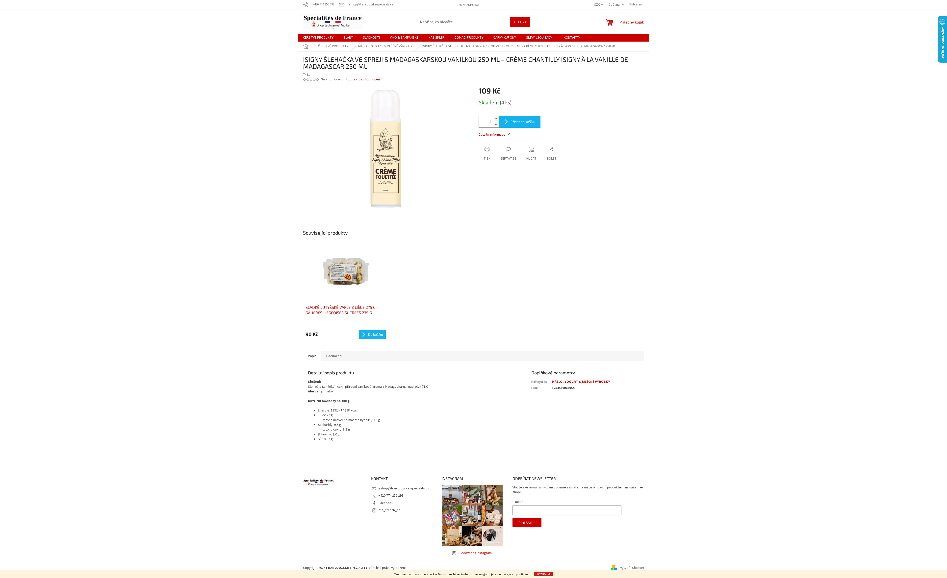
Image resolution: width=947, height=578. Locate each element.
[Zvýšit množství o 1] (496, 119)
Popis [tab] (312, 356)
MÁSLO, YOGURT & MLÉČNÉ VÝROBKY (581, 381)
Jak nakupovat (468, 5)
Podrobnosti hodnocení (363, 79)
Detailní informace (492, 134)
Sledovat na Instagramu (476, 553)
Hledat (520, 22)
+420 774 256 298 (391, 495)
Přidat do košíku (523, 122)
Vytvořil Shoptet (632, 567)
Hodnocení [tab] (334, 356)
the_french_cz (389, 510)
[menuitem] (318, 38)
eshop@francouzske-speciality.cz (404, 488)
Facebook (386, 503)
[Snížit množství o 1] (496, 124)
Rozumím (543, 574)
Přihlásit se (526, 523)
